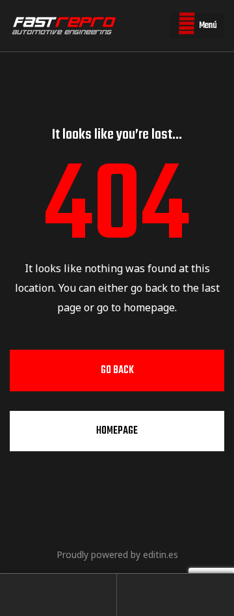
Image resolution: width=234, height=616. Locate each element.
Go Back (117, 370)
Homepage (117, 431)
